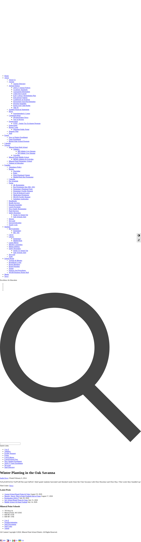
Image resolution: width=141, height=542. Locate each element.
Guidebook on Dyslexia (21, 100)
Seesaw (11, 219)
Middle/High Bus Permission (23, 177)
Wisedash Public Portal (21, 129)
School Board (9, 258)
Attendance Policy (15, 167)
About (6, 78)
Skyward (12, 221)
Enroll (6, 135)
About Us (12, 80)
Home (6, 76)
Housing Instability (19, 104)
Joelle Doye (4, 478)
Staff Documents (10, 524)
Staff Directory (9, 467)
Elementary (17, 231)
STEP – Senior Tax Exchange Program (26, 123)
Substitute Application (21, 199)
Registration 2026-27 (11, 498)
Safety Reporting (15, 213)
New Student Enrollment (13, 461)
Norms (11, 268)
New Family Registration (17, 209)
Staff (10, 133)
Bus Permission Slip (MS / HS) (24, 187)
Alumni (11, 82)
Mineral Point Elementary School (20, 161)
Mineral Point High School (18, 147)
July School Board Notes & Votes (16, 500)
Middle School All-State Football (15, 502)
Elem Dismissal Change (21, 175)
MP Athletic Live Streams (26, 151)
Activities (16, 155)
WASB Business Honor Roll (19, 272)
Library (11, 237)
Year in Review (18, 119)
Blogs (11, 111)
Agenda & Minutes (15, 260)
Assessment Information (21, 92)
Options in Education (16, 163)
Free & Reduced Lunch (21, 193)
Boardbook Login (15, 262)
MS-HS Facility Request (21, 197)
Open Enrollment (15, 139)
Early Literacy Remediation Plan (24, 96)
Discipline (16, 171)
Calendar (7, 143)
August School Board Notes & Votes (17, 494)
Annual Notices (14, 86)
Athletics (16, 149)
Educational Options (20, 98)
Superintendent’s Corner (21, 113)
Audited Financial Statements (19, 109)
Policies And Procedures (17, 270)
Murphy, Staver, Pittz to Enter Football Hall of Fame (22, 496)
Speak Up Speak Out (20, 215)
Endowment (13, 125)
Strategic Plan (13, 131)
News (6, 276)
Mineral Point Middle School (19, 157)
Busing (11, 169)
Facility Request (10, 453)
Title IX (16, 107)
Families (7, 165)
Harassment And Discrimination (24, 102)
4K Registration (18, 185)
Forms (11, 183)
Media (6, 274)
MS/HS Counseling (15, 245)
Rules (15, 173)
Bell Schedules (14, 229)
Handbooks (13, 201)
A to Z (6, 449)
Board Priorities (14, 266)
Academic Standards (20, 90)
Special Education (15, 223)
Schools (7, 145)
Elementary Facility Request (23, 191)
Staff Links (8, 526)
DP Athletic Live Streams (26, 153)
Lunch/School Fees (11, 459)
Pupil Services (14, 211)
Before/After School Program (19, 141)
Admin (6, 528)
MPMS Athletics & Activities (23, 159)
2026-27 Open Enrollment (13, 463)
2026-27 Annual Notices (21, 88)
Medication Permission (21, 195)
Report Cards (13, 127)
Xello (11, 256)
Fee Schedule (13, 181)
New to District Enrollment (18, 137)
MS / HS (16, 233)
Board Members (14, 264)
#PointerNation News (20, 117)
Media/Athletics (14, 247)
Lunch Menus (14, 243)
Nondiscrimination (10, 522)
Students (7, 227)
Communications (15, 115)
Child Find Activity (20, 94)
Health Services (14, 203)
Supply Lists (13, 225)
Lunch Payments (14, 207)
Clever (11, 235)
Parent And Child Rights (21, 106)
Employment (13, 121)
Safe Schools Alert (19, 217)
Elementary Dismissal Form (22, 189)
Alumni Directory (19, 84)
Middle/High (17, 241)
